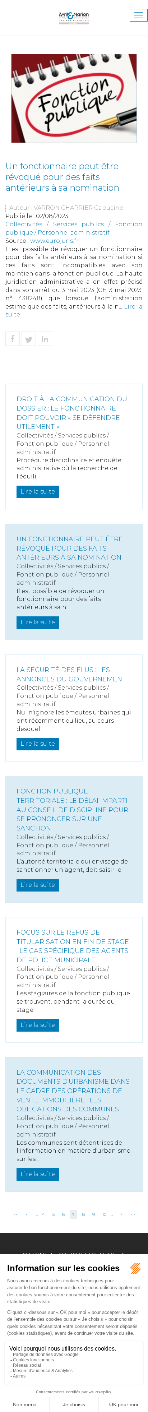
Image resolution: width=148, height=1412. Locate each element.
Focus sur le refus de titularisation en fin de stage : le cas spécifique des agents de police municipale (73, 946)
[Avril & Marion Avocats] (74, 14)
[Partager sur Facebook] (12, 339)
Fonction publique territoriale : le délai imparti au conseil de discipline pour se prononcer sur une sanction (72, 809)
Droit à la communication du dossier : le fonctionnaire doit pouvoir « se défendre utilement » (72, 413)
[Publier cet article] (29, 339)
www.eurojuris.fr (54, 240)
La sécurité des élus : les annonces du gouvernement (71, 674)
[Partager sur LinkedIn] (45, 339)
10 (104, 1214)
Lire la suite (37, 491)
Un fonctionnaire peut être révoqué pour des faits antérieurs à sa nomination (70, 548)
